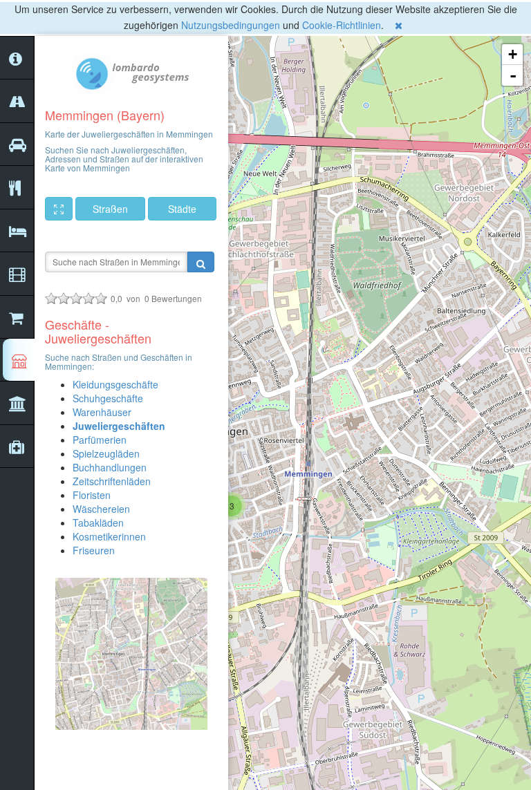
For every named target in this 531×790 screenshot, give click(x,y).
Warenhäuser (102, 412)
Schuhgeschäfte (108, 398)
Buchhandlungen (110, 467)
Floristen (92, 495)
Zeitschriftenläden (112, 481)
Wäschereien (101, 509)
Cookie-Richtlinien (341, 25)
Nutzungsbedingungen (230, 25)
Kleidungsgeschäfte (115, 384)
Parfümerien (100, 439)
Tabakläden (98, 522)
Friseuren (94, 550)
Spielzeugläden (106, 453)
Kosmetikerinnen (109, 536)
